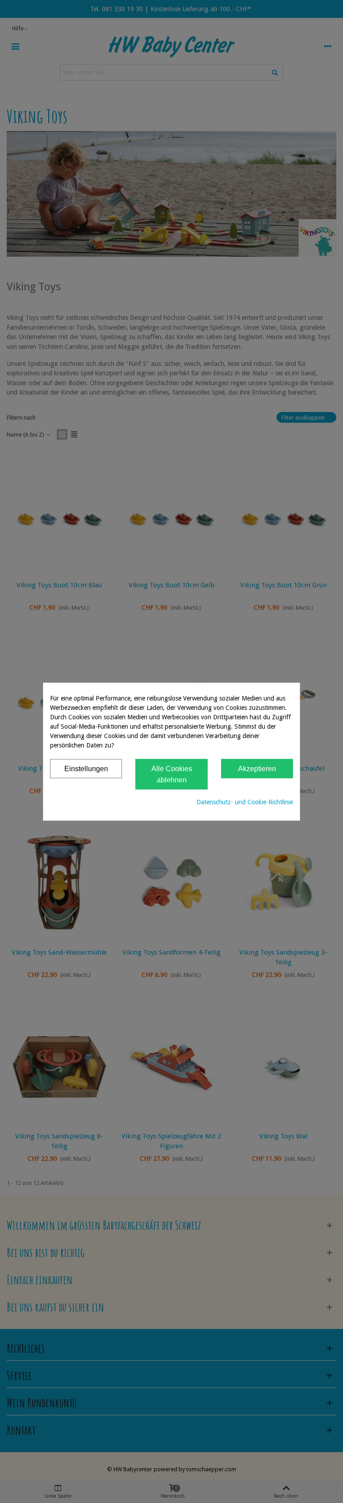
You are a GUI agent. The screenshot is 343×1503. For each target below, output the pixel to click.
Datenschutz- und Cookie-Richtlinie (245, 801)
